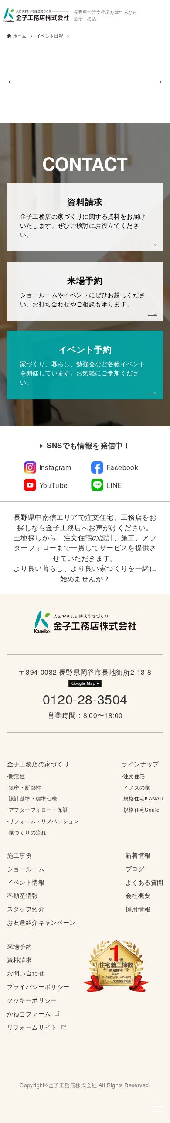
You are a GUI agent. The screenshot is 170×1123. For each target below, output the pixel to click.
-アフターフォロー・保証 (37, 809)
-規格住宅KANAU (142, 798)
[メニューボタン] (158, 1109)
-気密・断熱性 (24, 787)
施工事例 (19, 855)
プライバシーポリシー (38, 986)
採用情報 (138, 908)
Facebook (122, 467)
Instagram (55, 467)
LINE (114, 485)
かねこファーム (29, 1013)
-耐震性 (16, 776)
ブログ (135, 868)
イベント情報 (25, 882)
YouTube (53, 485)
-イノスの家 (136, 787)
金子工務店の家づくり (38, 763)
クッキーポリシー (32, 1000)
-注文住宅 (133, 776)
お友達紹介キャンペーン (41, 922)
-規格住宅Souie (141, 809)
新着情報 (138, 855)
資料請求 (19, 959)
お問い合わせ (25, 972)
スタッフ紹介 (25, 908)
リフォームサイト (32, 1027)
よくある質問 (144, 882)
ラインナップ (140, 763)
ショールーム (25, 868)
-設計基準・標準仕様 (32, 798)
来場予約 (19, 946)
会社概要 (138, 895)
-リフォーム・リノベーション (43, 820)
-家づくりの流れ (27, 832)
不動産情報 (22, 895)
